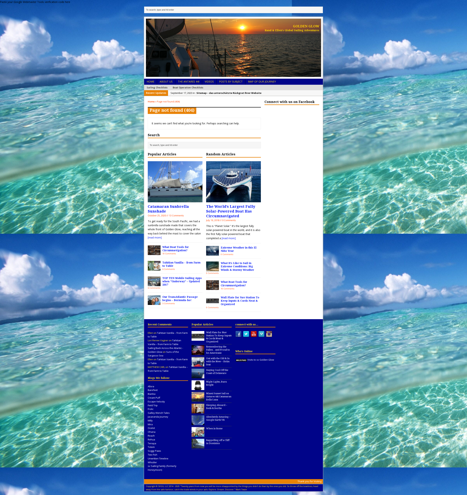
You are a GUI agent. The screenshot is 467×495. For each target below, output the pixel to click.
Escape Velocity (156, 401)
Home (150, 81)
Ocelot (151, 428)
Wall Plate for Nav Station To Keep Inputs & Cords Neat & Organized (240, 300)
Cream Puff (154, 397)
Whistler (152, 462)
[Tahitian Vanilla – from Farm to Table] (154, 268)
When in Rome (214, 428)
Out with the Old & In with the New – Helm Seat (217, 361)
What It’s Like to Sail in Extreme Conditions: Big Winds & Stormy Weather (237, 266)
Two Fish (152, 454)
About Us (166, 81)
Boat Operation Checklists (188, 87)
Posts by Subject (231, 81)
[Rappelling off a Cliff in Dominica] (198, 446)
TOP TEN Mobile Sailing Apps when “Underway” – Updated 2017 (182, 281)
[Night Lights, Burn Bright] (198, 388)
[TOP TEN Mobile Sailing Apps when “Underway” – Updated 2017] (154, 284)
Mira (150, 424)
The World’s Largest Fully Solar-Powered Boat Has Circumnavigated (230, 211)
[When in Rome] (198, 434)
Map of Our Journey (262, 81)
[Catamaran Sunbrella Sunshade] (175, 200)
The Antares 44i (188, 81)
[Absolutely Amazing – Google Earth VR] (198, 423)
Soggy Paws (154, 450)
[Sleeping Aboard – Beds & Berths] (198, 411)
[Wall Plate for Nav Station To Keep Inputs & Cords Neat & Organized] (212, 303)
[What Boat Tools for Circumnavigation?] (154, 253)
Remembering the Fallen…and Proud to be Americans (218, 349)
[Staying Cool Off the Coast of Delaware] (198, 376)
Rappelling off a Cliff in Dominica (217, 442)
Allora (151, 386)
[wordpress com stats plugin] (241, 359)
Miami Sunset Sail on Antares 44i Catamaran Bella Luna (218, 396)
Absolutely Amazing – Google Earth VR (218, 418)
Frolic (150, 409)
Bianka (151, 393)
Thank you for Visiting (309, 481)
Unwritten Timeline (158, 458)
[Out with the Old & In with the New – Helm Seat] (198, 364)
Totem (151, 447)
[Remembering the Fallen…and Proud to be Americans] (198, 353)
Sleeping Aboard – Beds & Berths (216, 407)
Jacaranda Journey (158, 416)
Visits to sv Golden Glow (260, 359)
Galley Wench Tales (159, 412)
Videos (209, 81)
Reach (151, 435)
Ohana (151, 431)
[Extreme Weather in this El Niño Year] (212, 253)
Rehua (151, 439)
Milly (150, 420)
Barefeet (153, 390)
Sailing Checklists (157, 87)
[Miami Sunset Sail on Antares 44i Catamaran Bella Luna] (198, 399)
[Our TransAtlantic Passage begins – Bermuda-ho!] (154, 302)
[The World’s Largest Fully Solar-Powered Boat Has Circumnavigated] (233, 200)
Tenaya (152, 443)
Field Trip (153, 405)
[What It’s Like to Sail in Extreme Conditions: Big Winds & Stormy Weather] (212, 269)
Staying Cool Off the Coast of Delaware (217, 371)
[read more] (155, 237)
